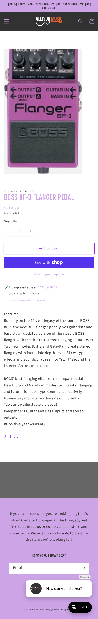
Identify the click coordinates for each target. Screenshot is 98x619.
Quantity (10, 221)
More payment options (49, 274)
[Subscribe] (83, 568)
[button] (6, 21)
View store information (27, 300)
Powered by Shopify (64, 609)
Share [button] (14, 436)
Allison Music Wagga (42, 609)
